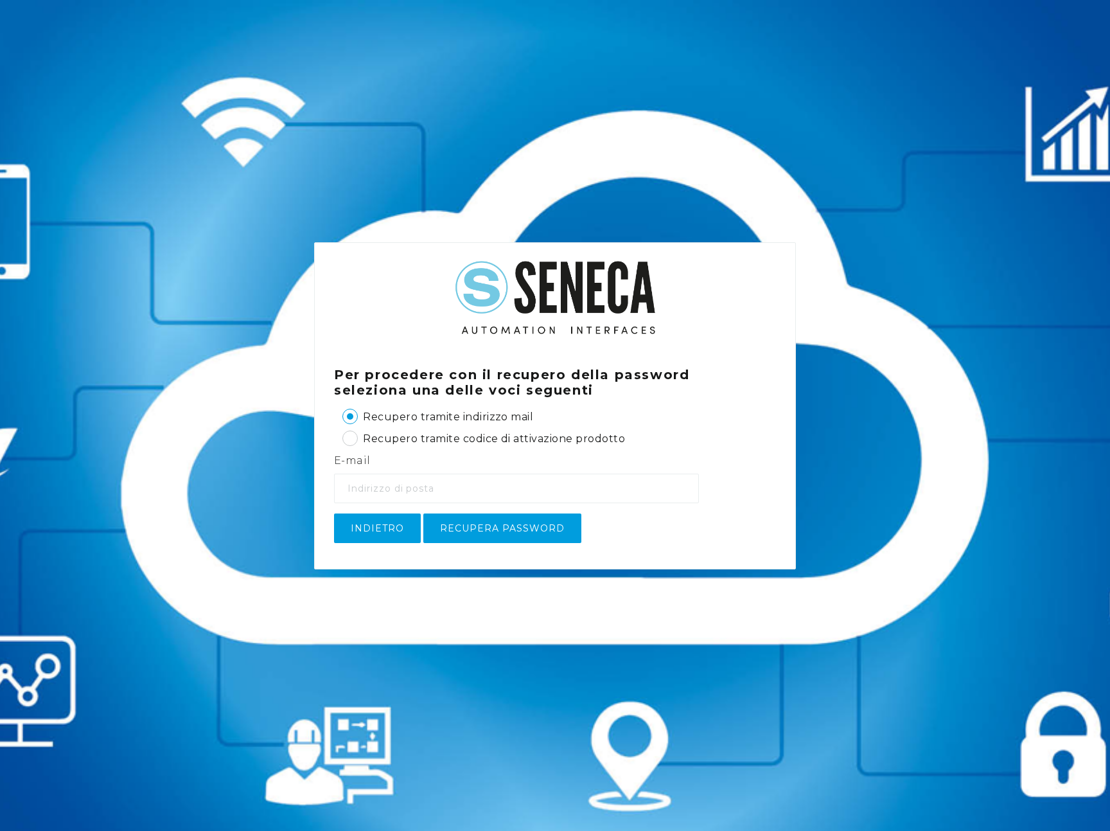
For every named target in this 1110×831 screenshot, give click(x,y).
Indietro (377, 528)
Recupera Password (502, 528)
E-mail (352, 460)
